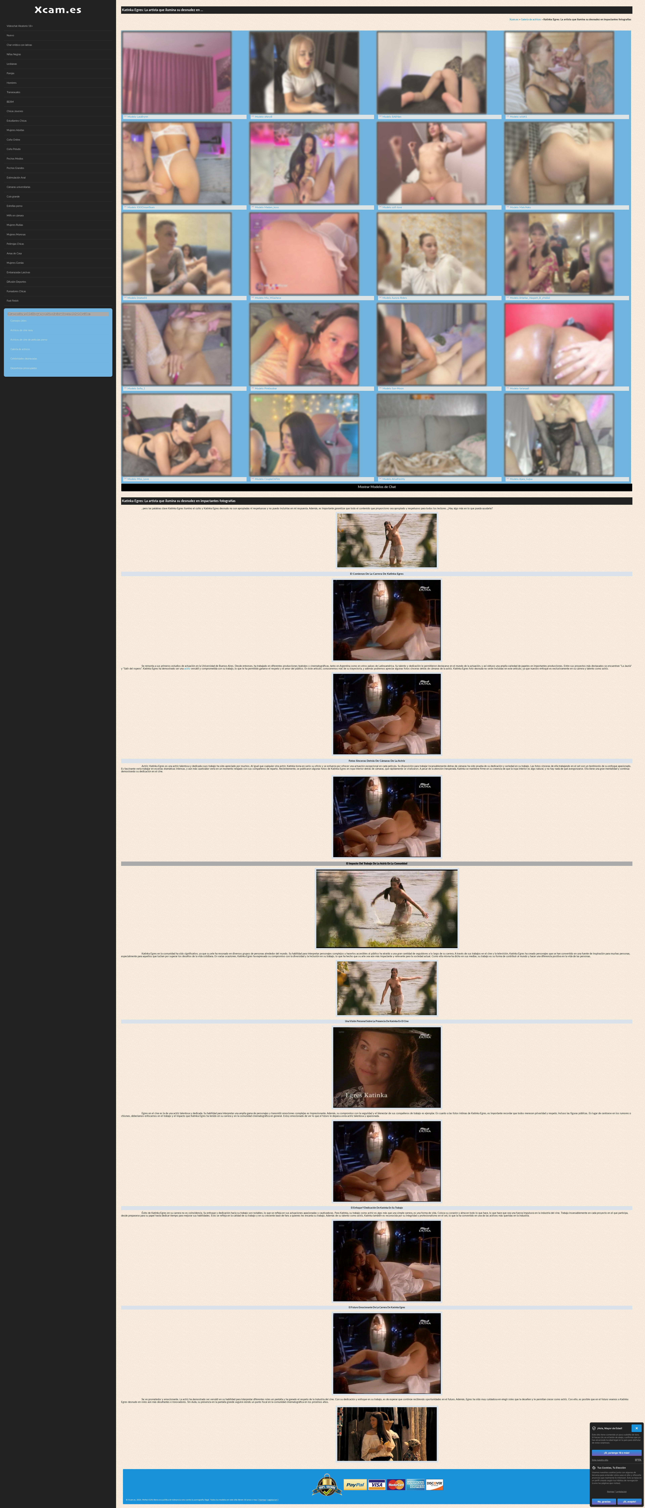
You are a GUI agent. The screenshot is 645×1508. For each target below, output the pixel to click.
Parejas (10, 73)
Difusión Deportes (16, 282)
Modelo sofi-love (392, 207)
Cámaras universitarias (18, 187)
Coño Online (13, 140)
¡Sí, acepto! (629, 1501)
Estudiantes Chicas (17, 121)
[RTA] (638, 1460)
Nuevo (10, 35)
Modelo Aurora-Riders (394, 298)
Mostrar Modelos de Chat (377, 487)
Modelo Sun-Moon (393, 388)
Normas (262, 1500)
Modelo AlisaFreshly (393, 479)
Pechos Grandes (15, 168)
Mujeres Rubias (15, 225)
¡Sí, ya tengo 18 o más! (617, 1452)
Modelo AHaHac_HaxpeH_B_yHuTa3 (530, 298)
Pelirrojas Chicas (15, 244)
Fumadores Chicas (16, 291)
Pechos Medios (15, 159)
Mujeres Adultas (15, 130)
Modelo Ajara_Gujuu (521, 479)
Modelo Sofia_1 (136, 388)
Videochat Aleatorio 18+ (20, 26)
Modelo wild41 (518, 117)
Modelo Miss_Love (138, 479)
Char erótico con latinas (19, 45)
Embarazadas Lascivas (18, 272)
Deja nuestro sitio (600, 1460)
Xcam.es (514, 19)
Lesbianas (12, 64)
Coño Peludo (13, 149)
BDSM (10, 102)
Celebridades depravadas (23, 358)
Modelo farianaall (519, 388)
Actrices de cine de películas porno (28, 340)
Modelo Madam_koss (267, 207)
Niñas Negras (14, 54)
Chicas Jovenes (15, 111)
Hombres (11, 83)
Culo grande (13, 196)
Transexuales (13, 92)
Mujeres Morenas (16, 234)
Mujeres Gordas (15, 263)
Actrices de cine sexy (21, 330)
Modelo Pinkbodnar (266, 388)
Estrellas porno (14, 206)
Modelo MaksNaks (520, 207)
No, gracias (604, 1501)
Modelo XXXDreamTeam (141, 207)
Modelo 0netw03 (137, 298)
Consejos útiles (18, 321)
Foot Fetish (12, 301)
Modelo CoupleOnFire (267, 479)
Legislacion (272, 1500)
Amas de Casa (14, 253)
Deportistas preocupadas (23, 368)
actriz (187, 668)
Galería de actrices (20, 349)
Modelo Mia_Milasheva (268, 298)
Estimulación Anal (16, 177)
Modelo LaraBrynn (137, 117)
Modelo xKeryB (263, 117)
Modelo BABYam (391, 117)
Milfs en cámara (15, 215)
